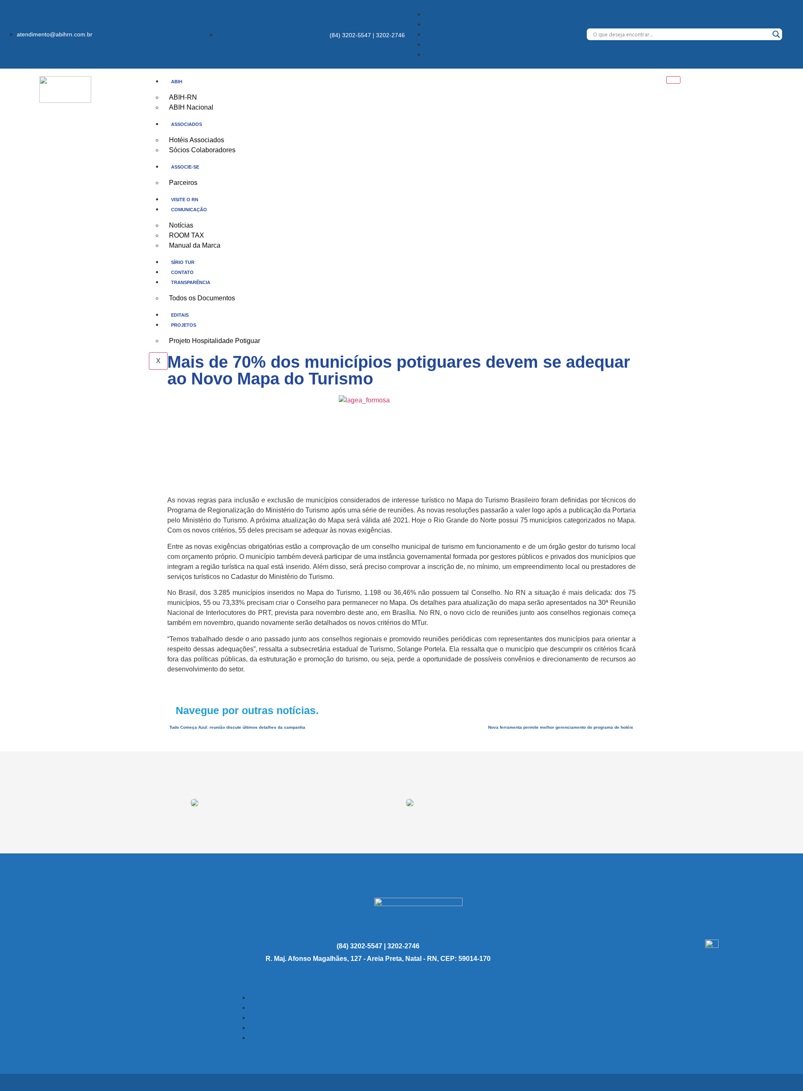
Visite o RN (184, 199)
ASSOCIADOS (186, 124)
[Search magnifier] (776, 34)
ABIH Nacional (191, 107)
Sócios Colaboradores (202, 150)
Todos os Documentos (202, 298)
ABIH (176, 81)
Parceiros (183, 182)
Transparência (190, 282)
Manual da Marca (194, 245)
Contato (182, 272)
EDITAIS (180, 315)
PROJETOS (183, 325)
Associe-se (185, 166)
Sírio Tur (182, 262)
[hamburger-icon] (673, 80)
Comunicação (189, 209)
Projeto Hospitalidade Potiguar (214, 340)
